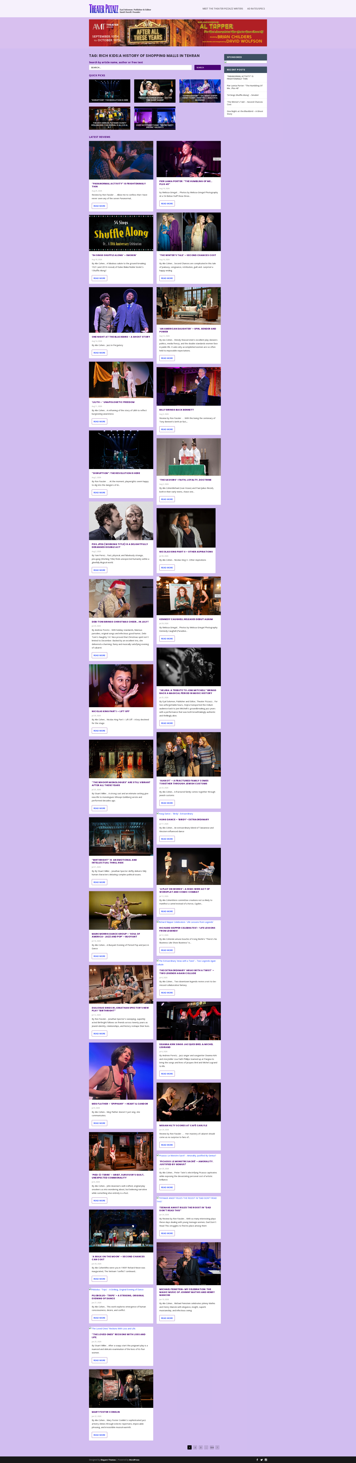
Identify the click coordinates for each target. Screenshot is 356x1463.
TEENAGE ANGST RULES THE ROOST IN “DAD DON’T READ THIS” (185, 1209)
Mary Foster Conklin (106, 1412)
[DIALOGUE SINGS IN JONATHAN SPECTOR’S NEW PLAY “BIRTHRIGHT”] (121, 984)
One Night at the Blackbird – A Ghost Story (121, 336)
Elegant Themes (108, 1460)
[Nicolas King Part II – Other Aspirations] (186, 528)
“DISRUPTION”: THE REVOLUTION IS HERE (116, 473)
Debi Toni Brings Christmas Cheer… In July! (120, 621)
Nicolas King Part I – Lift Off (110, 711)
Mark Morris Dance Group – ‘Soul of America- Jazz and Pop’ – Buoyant (116, 935)
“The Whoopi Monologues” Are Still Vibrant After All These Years (121, 784)
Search (200, 67)
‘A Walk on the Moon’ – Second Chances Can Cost (118, 1258)
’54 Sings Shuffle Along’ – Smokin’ (114, 255)
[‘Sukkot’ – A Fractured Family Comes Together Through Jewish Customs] (189, 754)
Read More (99, 205)
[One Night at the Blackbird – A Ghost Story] (121, 310)
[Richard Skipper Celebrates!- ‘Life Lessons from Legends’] (189, 922)
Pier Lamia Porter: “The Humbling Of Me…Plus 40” (185, 183)
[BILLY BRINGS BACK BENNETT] (189, 386)
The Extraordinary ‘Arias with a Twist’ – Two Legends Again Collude (186, 972)
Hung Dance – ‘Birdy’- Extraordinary (184, 819)
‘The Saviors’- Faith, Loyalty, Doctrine (185, 479)
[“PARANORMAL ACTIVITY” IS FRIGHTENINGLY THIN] (121, 160)
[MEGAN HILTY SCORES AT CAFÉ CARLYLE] (189, 1102)
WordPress (134, 1460)
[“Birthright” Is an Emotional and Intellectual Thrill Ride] (121, 836)
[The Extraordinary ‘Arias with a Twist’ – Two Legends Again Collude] (189, 962)
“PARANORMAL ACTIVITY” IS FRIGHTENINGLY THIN (119, 185)
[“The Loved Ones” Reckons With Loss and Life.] (121, 1328)
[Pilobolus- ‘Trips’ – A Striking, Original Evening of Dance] (121, 1289)
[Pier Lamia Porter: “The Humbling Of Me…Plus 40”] (189, 159)
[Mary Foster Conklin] (121, 1388)
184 (212, 1447)
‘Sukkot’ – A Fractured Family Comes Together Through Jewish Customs (184, 782)
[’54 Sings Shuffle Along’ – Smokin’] (121, 233)
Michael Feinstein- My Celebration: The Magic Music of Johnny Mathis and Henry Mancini (187, 1292)
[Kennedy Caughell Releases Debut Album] (189, 596)
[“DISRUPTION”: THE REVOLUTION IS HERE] (121, 449)
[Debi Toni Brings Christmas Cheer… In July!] (121, 598)
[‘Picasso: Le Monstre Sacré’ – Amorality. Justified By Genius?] (189, 1155)
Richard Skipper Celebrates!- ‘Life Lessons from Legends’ (187, 929)
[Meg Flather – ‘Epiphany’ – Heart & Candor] (121, 1071)
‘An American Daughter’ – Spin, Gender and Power (187, 330)
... (206, 1447)
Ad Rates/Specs (256, 9)
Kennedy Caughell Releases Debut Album (186, 619)
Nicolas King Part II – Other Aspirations (186, 551)
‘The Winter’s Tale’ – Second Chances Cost (187, 255)
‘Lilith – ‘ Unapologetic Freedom (113, 402)
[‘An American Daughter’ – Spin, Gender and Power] (189, 306)
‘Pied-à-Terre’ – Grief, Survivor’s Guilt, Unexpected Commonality (118, 1176)
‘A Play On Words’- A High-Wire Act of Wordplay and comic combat (184, 890)
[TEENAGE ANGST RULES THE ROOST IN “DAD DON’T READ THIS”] (189, 1199)
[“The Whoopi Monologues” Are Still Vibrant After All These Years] (121, 759)
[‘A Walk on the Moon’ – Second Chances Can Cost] (121, 1231)
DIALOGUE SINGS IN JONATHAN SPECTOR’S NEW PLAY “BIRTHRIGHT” (120, 1009)
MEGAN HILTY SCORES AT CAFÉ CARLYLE (183, 1125)
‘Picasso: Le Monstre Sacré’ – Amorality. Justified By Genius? (186, 1163)
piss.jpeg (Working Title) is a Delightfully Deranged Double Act (120, 546)
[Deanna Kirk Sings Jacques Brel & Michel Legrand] (189, 1021)
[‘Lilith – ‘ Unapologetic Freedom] (121, 380)
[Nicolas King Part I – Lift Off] (121, 685)
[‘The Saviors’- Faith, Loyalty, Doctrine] (189, 457)
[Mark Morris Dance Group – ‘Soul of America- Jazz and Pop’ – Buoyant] (121, 910)
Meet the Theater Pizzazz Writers (223, 9)
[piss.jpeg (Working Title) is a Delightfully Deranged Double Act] (121, 521)
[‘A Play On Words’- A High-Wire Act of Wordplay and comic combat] (189, 866)
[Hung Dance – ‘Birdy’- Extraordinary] (189, 814)
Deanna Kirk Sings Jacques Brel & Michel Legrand (186, 1046)
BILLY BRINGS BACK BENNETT (176, 409)
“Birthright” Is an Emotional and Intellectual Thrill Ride (114, 861)
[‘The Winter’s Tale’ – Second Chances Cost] (189, 232)
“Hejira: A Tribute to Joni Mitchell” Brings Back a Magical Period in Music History (187, 692)
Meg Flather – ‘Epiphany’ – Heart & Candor (120, 1103)
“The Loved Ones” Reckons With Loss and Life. (118, 1336)
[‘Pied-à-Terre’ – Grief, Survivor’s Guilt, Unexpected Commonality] (121, 1151)
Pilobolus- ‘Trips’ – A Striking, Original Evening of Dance (118, 1297)
